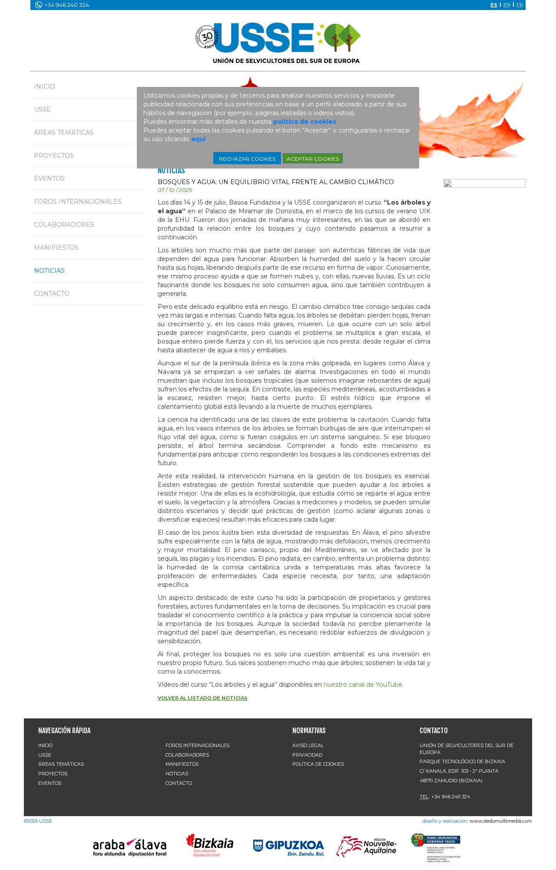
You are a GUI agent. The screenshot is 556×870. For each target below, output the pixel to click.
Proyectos (54, 155)
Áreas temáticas (64, 132)
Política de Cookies (318, 764)
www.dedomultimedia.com (501, 821)
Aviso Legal (308, 745)
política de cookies (304, 122)
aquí (198, 139)
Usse (42, 109)
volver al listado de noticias (203, 698)
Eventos (49, 178)
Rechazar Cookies (247, 158)
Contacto (52, 294)
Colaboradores (64, 224)
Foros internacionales (78, 201)
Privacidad (307, 755)
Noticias (49, 271)
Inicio (44, 86)
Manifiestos (56, 247)
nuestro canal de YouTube (363, 684)
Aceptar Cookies (313, 158)
